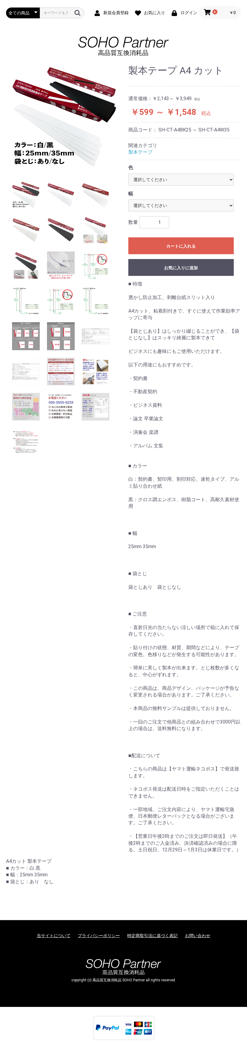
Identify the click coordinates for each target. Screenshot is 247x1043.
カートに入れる (181, 246)
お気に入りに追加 (181, 267)
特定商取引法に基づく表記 (152, 935)
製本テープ (140, 152)
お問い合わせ (197, 935)
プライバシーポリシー (99, 935)
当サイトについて (53, 935)
